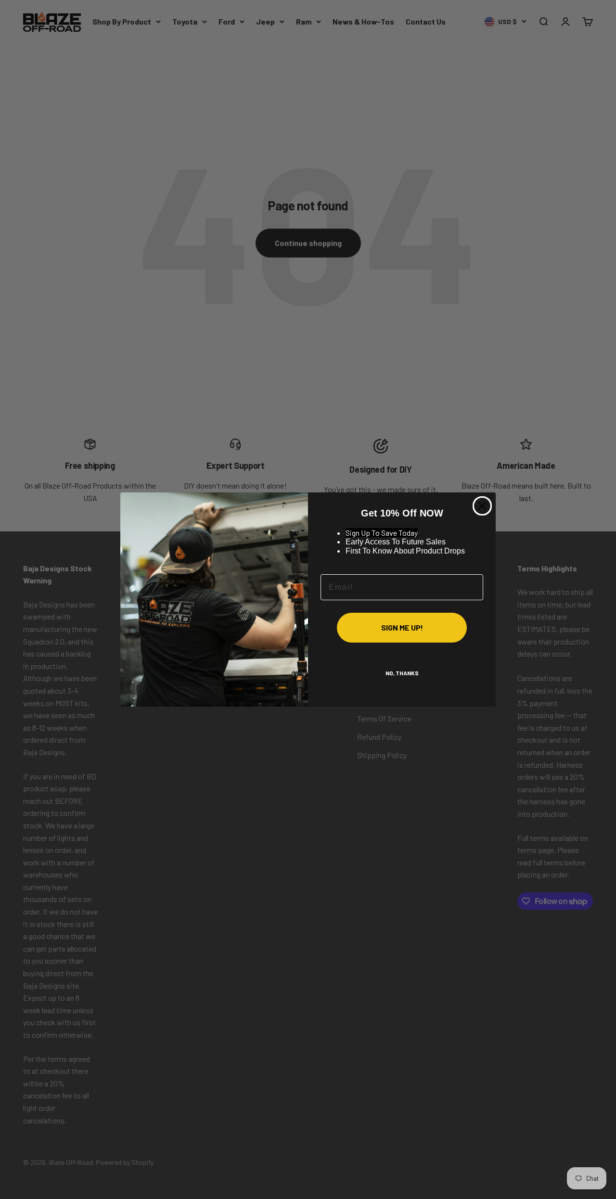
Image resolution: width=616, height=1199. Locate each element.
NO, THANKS (402, 673)
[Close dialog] (482, 506)
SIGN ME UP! (402, 627)
